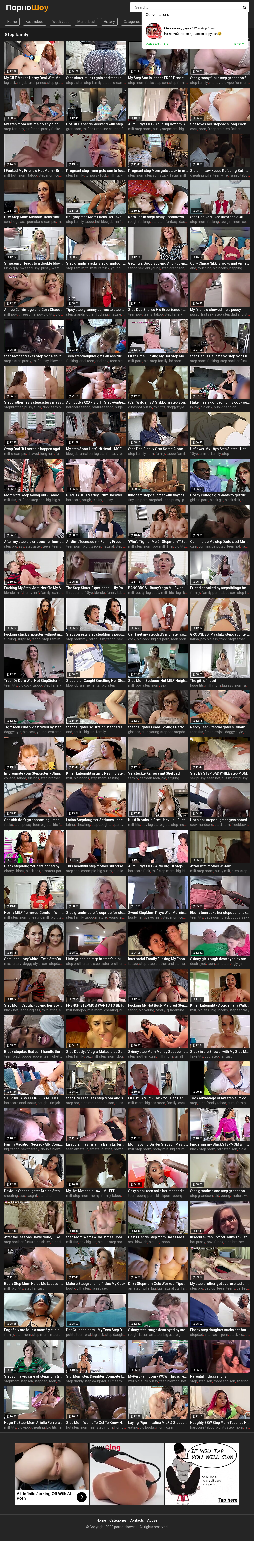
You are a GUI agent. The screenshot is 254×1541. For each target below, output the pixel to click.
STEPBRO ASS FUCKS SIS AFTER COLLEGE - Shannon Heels (34, 1098)
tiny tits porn (138, 500)
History (109, 22)
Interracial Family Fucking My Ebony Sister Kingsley (158, 959)
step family (199, 83)
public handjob (225, 407)
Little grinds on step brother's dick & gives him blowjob (96, 959)
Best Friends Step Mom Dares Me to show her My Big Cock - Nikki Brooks (158, 1237)
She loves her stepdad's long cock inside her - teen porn (220, 124)
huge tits (121, 407)
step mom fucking (204, 222)
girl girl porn (199, 500)
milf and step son (31, 500)
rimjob (22, 83)
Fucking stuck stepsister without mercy (34, 634)
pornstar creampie (41, 222)
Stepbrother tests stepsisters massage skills (34, 402)
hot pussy (240, 778)
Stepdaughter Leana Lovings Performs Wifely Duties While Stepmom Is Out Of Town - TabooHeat (158, 727)
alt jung (173, 778)
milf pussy (41, 361)
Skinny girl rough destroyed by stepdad (220, 959)
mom (22, 175)
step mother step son (97, 1103)
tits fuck (59, 825)
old (163, 778)
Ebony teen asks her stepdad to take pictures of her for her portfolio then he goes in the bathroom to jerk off (220, 913)
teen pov (135, 314)
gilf (79, 1288)
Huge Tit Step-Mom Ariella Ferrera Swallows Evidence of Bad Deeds (34, 1423)
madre (55, 1335)
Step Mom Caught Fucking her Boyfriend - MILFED (34, 1005)
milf (183, 175)
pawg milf (153, 917)
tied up (210, 1288)
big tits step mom (173, 825)
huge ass (18, 222)
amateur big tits (92, 454)
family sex (100, 1288)
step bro (10, 546)
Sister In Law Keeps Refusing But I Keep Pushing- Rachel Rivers (220, 171)
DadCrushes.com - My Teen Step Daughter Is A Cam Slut (96, 1330)
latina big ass (30, 1010)
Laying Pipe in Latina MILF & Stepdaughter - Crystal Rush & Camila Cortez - (158, 1423)
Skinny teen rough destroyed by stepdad (158, 1330)
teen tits (10, 685)
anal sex (101, 361)
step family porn (141, 454)
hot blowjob (104, 222)
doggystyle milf (179, 407)
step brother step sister (59, 778)
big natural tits (168, 1288)
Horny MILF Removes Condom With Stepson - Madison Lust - (34, 913)
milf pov (10, 314)
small (178, 1056)
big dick (10, 83)
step (218, 314)
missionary (12, 964)
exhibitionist (61, 593)
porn (202, 129)
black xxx (237, 1335)
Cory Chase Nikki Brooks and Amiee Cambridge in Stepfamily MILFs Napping (220, 263)
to (87, 175)
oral (88, 1335)
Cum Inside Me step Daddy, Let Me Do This (220, 542)
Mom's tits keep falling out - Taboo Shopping (34, 495)
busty (140, 593)
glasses (134, 732)
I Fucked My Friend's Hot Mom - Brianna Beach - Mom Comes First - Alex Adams (34, 171)
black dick (232, 500)
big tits (89, 732)
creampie (88, 871)
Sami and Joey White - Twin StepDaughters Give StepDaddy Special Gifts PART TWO (34, 959)
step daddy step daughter (86, 1381)
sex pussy (124, 639)
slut (111, 1381)
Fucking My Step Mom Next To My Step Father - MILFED (34, 588)
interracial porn (216, 1335)
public (118, 871)
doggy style (234, 732)
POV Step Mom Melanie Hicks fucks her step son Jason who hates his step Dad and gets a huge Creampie (34, 217)
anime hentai (90, 685)
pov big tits (45, 314)
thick (223, 639)
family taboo (239, 175)
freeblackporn (242, 825)
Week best (60, 22)
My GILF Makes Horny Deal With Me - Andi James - (34, 78)
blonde (99, 593)
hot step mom (77, 1427)
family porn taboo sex (219, 593)
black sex (33, 871)
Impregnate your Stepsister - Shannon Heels (34, 773)
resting (113, 778)
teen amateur (77, 1149)
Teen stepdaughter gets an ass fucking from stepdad (96, 356)
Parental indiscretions (208, 1376)
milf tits (159, 407)
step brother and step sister (87, 964)
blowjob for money (236, 83)
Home (12, 22)
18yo (194, 454)
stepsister (33, 546)
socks (31, 1103)
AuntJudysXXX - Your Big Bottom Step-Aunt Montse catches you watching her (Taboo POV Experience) (158, 124)
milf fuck (115, 175)
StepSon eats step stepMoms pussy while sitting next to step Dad (96, 634)
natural (108, 546)
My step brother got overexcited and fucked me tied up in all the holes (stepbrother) (220, 1284)
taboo (32, 175)
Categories (132, 22)
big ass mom (232, 685)
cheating (83, 825)
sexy (245, 917)
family (56, 407)
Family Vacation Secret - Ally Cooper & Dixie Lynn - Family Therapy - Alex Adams (34, 1144)
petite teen (74, 1335)
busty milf (222, 871)
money (214, 83)
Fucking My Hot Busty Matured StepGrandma (158, 1005)
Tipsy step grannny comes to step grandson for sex (96, 310)
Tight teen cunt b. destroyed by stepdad (34, 727)
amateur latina (100, 1149)
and (193, 268)
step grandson (58, 83)
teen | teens (52, 546)
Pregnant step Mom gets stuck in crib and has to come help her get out (158, 171)
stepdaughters (60, 964)
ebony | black (14, 871)
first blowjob (214, 732)
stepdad (155, 500)
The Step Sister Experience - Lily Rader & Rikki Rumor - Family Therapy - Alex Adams (96, 588)
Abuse (152, 1520)
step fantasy (14, 129)
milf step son (227, 1149)
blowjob (56, 361)
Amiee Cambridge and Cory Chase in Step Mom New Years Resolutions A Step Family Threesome (34, 310)
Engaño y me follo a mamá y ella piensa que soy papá (34, 1330)
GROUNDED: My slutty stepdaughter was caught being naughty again (220, 634)
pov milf (159, 546)
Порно (19, 7)
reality (97, 500)
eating (133, 1427)
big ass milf (61, 500)
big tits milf (179, 1149)
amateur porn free (56, 871)
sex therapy (30, 1149)
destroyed (198, 964)
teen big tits (119, 361)
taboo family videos (182, 454)
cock (193, 129)
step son (73, 871)
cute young (150, 732)
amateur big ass (161, 1335)
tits (153, 222)
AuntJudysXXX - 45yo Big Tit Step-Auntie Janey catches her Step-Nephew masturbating (158, 866)
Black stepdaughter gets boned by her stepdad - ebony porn (34, 866)
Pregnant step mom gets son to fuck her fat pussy (96, 171)
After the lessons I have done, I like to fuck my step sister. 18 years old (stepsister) (34, 1237)
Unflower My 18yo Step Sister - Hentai (220, 449)
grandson (73, 129)
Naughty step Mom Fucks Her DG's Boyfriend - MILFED (96, 217)
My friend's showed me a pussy (215, 310)
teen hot (233, 546)
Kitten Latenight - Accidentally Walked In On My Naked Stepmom (220, 1005)
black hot (11, 1010)
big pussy (104, 871)
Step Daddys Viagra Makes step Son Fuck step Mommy (96, 1052)
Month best (86, 22)
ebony (63, 1010)
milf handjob (76, 1010)
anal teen (86, 361)
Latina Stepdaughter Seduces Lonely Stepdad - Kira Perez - (96, 820)
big (146, 361)
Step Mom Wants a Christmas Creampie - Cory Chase (96, 1237)
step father (232, 129)
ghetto (57, 1056)
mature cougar (108, 129)
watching (59, 268)
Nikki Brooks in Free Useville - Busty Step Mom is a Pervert (158, 820)
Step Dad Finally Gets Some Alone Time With (158, 449)
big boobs (220, 268)
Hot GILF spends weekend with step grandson (96, 124)
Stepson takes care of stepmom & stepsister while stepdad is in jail (34, 1376)
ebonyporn (181, 1196)
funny (218, 1242)
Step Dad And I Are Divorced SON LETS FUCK (220, 217)
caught (43, 1103)
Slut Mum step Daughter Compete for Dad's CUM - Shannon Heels (96, 1376)
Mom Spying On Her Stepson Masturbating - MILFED (158, 1144)
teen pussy (172, 500)
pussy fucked (51, 129)
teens (147, 314)
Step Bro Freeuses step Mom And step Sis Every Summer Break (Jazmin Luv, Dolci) (96, 1098)
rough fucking (139, 222)
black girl (216, 500)
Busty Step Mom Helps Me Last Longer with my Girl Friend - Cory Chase (34, 1284)
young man (119, 268)
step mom (151, 685)
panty (118, 825)
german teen (150, 778)
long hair (47, 454)
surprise (23, 639)
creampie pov (123, 83)
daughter (186, 222)
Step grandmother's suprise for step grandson (96, 913)
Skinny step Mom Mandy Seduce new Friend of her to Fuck (158, 1052)
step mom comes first (55, 175)
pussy (45, 268)
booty (70, 1288)
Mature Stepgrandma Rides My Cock (95, 1284)
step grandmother (80, 314)
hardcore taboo (78, 407)
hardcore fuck (139, 871)
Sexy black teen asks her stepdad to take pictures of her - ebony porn (158, 1191)
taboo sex (136, 268)
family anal (123, 1381)
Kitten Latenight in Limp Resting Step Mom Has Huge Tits (96, 773)
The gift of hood (203, 681)
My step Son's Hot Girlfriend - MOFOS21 (96, 449)
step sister (74, 83)
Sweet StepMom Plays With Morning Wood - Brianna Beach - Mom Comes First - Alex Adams (158, 913)
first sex (207, 314)
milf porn (135, 361)
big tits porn (92, 546)
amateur (223, 964)
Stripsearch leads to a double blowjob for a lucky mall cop (34, 263)
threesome (27, 314)
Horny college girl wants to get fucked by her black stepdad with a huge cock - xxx (220, 495)
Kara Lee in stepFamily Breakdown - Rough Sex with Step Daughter (158, 217)
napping (235, 268)
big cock (143, 639)
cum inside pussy (212, 546)
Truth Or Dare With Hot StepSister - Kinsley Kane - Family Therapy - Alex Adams (34, 681)
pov (139, 685)
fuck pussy (149, 1381)
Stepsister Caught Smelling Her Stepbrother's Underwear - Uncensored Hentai (96, 681)
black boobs (231, 917)
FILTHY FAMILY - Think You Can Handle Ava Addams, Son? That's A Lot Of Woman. (158, 1098)
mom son (240, 222)
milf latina (49, 1010)
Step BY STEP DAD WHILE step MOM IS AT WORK (220, 773)
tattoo (133, 964)
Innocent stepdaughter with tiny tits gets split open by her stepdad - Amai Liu (158, 495)
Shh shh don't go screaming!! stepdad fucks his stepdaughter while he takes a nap (34, 820)
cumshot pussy (140, 407)
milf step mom (139, 129)
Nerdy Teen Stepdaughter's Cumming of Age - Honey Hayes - (220, 727)
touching (204, 268)
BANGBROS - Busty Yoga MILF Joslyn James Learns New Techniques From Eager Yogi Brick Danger (158, 588)
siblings (33, 778)
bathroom (212, 917)
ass (21, 546)
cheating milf (39, 917)
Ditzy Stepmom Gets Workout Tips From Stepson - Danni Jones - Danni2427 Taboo (158, 1284)
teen (211, 964)
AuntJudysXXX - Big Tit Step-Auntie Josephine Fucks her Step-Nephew (96, 402)
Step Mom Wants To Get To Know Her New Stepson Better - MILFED (96, 1423)
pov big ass (209, 639)
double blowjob (52, 1149)
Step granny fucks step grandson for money (220, 78)
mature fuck (99, 268)
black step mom (202, 1149)
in (191, 407)
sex (163, 685)
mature (115, 314)
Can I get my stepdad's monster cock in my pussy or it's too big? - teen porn (158, 634)
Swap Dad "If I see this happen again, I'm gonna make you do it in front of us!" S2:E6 (34, 449)
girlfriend (33, 129)
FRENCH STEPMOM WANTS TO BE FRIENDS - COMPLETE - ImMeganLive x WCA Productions (96, 1005)
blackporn (222, 825)
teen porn (73, 546)
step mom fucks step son (148, 83)
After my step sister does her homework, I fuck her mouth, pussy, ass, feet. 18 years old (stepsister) (34, 542)
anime (204, 454)
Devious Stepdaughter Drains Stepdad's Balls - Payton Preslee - (34, 1191)
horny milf (31, 593)
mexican (120, 1149)
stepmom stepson (18, 1381)
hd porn (175, 361)
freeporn (215, 129)
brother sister (121, 964)
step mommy (76, 639)
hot (183, 1381)
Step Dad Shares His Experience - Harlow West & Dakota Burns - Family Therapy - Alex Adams (158, 310)
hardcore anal (15, 1103)
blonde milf (13, 593)
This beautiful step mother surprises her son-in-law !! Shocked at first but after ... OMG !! (96, 866)
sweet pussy (30, 268)
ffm (170, 546)
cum (193, 546)
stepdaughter (102, 825)
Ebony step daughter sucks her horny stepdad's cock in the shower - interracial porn (220, 1330)
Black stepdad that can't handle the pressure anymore (34, 1052)
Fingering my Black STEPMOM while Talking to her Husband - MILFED (220, 1144)
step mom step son (143, 175)
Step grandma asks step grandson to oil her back (96, 263)
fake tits (196, 1056)
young (42, 732)
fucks (8, 825)
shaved (33, 454)
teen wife (220, 175)
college (9, 778)
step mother (138, 1056)
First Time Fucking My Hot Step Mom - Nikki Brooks (158, 356)
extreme (55, 732)
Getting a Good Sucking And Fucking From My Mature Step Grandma (158, 263)
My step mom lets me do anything (31, 124)
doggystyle (12, 732)
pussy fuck (98, 175)
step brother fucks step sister (27, 1242)
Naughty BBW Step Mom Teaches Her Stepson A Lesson (220, 1423)
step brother (234, 1242)
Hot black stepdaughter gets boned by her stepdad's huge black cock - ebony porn (220, 820)
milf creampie (15, 454)
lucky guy (11, 268)
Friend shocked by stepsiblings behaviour (220, 588)
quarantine (175, 1010)
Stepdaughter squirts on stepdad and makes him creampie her (96, 727)
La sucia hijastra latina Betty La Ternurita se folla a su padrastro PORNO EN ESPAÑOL (96, 1144)
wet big (134, 1381)
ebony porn (146, 1196)
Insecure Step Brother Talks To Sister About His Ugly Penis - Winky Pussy (220, 1237)
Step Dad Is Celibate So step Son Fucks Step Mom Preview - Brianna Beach (220, 356)
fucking (102, 314)
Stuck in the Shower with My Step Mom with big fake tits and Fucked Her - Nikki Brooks (220, 1052)
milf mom (213, 685)
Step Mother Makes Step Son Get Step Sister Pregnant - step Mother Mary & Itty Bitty (34, 356)
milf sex (89, 129)
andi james (37, 83)
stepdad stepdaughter (177, 732)
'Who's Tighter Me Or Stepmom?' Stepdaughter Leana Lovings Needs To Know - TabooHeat (158, 542)
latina (194, 639)
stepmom (23, 1335)
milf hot (10, 175)
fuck (46, 407)
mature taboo (102, 407)
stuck (164, 175)
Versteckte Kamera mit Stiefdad (154, 773)
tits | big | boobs (181, 593)
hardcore (73, 500)
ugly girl (237, 964)
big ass (244, 1149)
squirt (78, 732)
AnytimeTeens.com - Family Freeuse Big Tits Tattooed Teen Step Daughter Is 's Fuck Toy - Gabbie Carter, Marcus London (96, 542)
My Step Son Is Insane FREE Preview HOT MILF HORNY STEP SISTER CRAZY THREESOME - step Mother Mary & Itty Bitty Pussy (158, 78)
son (7, 222)
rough (86, 500)
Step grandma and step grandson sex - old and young (220, 1191)
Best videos (35, 22)
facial (174, 175)
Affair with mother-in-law (210, 866)
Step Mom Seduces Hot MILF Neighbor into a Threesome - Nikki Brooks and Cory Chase (158, 681)
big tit (186, 871)
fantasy (112, 454)
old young (152, 268)
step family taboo (98, 83)
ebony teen (42, 1056)
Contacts (137, 1520)
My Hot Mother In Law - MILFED (90, 1191)
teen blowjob (169, 1381)
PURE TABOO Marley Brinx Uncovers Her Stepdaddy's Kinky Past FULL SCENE (96, 495)
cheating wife (201, 175)
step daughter (116, 1335)
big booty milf (156, 593)
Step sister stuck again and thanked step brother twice (96, 78)
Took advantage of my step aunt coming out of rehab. (220, 1098)
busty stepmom (165, 129)
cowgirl (225, 222)
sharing (242, 1381)
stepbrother (13, 407)
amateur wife (139, 1288)
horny (95, 1196)
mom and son (224, 1381)
